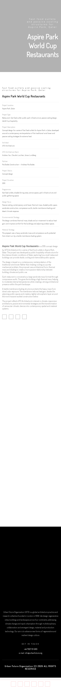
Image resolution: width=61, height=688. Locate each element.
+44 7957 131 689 (30, 649)
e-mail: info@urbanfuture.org (30, 653)
